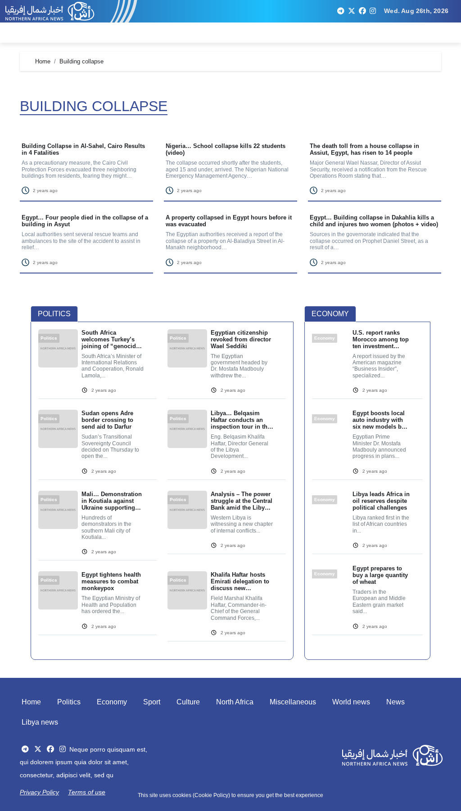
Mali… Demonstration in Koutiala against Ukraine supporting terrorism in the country (111, 501)
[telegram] (340, 11)
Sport (151, 702)
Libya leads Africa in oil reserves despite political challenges (381, 501)
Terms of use (86, 792)
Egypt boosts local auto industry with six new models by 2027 (379, 420)
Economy (112, 702)
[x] (351, 11)
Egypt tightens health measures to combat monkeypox (111, 581)
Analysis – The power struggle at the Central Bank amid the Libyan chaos (241, 501)
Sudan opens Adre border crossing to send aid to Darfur (107, 420)
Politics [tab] (54, 314)
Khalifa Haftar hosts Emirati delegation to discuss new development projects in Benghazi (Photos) (241, 581)
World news (351, 702)
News (395, 702)
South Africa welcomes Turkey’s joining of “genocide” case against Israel (111, 339)
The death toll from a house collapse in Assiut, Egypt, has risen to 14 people (364, 149)
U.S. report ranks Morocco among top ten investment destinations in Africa (381, 339)
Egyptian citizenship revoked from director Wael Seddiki (241, 339)
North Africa (234, 702)
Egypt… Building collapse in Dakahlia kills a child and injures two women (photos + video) (374, 221)
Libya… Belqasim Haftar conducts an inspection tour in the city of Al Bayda (241, 420)
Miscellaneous (293, 702)
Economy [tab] (330, 314)
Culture (188, 702)
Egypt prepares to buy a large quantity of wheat (380, 575)
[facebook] (362, 11)
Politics (69, 702)
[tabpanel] (162, 491)
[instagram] (373, 11)
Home (31, 702)
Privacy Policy (39, 792)
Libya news (40, 722)
